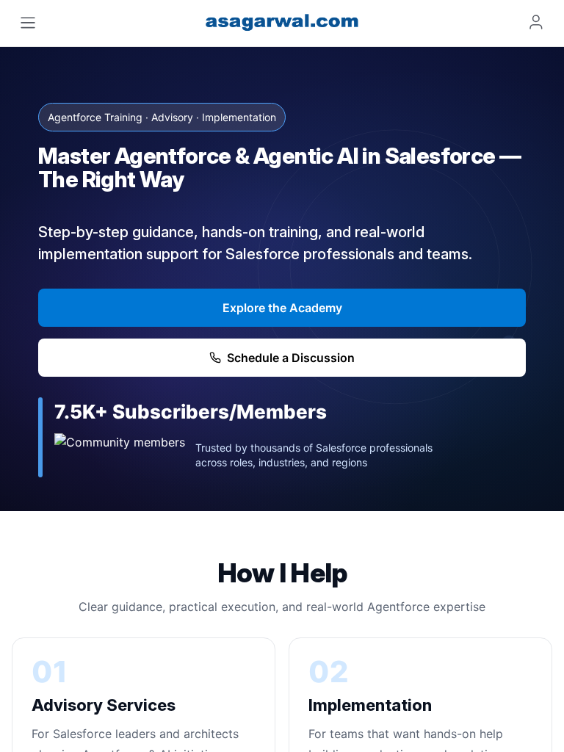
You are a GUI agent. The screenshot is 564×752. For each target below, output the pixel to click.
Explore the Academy (282, 307)
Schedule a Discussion (291, 357)
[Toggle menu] (28, 22)
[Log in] (536, 22)
